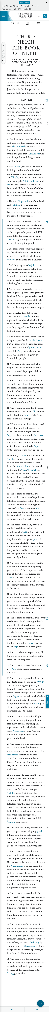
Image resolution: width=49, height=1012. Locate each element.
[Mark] (3, 50)
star (15, 668)
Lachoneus (34, 153)
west (10, 577)
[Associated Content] (46, 100)
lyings (41, 681)
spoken (11, 259)
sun (22, 508)
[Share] (3, 60)
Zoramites (29, 946)
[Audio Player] (40, 1003)
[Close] (3, 45)
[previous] (12, 1009)
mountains (17, 865)
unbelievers (36, 340)
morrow (39, 435)
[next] (37, 1009)
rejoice (32, 265)
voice (27, 415)
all (9, 184)
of (35, 470)
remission (19, 731)
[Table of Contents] (3, 23)
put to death (35, 347)
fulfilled (12, 793)
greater (11, 239)
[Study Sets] (27, 23)
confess (11, 822)
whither (16, 204)
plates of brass (31, 181)
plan (35, 539)
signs (16, 696)
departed (23, 201)
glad (39, 831)
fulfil (10, 459)
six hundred (18, 146)
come (24, 455)
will (24, 470)
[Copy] (3, 56)
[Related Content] (38, 23)
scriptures (13, 754)
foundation (23, 466)
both (30, 470)
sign (21, 351)
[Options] (43, 23)
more (36, 703)
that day (27, 316)
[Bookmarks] (32, 23)
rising (11, 973)
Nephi (18, 166)
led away (35, 942)
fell (25, 532)
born (31, 643)
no (37, 508)
